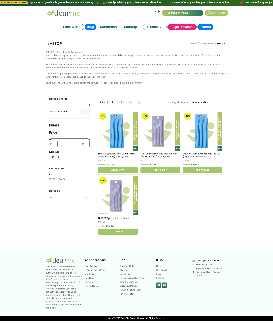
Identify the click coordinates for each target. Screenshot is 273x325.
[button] (118, 170)
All (50, 174)
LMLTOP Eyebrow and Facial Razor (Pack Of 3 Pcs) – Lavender (158, 155)
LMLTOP (101, 160)
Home (194, 43)
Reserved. (143, 318)
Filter (85, 111)
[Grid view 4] (139, 102)
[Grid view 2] (130, 102)
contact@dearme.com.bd (207, 260)
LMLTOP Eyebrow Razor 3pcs (113, 218)
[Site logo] (63, 12)
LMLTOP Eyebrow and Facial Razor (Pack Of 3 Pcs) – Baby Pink (116, 155)
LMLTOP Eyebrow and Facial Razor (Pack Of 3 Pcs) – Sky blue (201, 155)
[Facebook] (158, 285)
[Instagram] (164, 285)
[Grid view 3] (135, 102)
